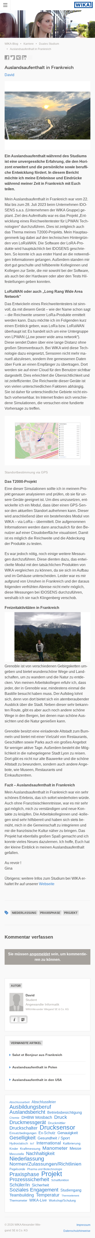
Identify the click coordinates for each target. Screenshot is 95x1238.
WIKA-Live (38, 1200)
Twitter (12, 57)
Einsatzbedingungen (22, 1133)
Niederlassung (24, 913)
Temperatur (47, 1195)
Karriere (29, 43)
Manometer (55, 1148)
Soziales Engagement (33, 1190)
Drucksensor (57, 1127)
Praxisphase (50, 913)
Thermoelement (70, 1195)
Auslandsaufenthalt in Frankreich (30, 49)
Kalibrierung (71, 1143)
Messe (75, 1148)
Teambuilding (21, 1195)
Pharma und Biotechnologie (44, 1169)
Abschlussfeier (44, 1102)
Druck (60, 1117)
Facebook (7, 57)
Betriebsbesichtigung (64, 1112)
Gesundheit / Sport (54, 1138)
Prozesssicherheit (29, 1179)
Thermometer (18, 1200)
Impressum (83, 1225)
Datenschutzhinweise (76, 1230)
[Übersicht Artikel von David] (23, 1019)
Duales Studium (49, 43)
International (48, 1143)
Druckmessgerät (27, 1122)
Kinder (13, 1148)
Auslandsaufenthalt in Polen (34, 1067)
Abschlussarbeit (19, 1102)
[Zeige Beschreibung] (14, 1019)
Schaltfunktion (60, 1180)
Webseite (46, 884)
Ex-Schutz (47, 1133)
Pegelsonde (17, 1169)
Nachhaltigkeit (40, 1153)
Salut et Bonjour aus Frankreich (37, 1055)
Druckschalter (23, 1128)
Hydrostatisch (18, 1143)
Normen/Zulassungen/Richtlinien (45, 1164)
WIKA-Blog (11, 43)
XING (18, 57)
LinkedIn (24, 57)
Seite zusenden (30, 57)
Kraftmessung (30, 1148)
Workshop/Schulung (62, 1200)
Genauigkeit (67, 1133)
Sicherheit (40, 1185)
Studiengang (70, 1190)
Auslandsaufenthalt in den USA (37, 1080)
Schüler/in (19, 1185)
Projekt (70, 913)
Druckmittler (56, 1123)
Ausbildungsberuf (30, 1107)
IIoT (32, 1143)
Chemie (14, 1117)
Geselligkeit (22, 1138)
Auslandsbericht (27, 1112)
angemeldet (40, 954)
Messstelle (16, 1154)
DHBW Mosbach (36, 1117)
